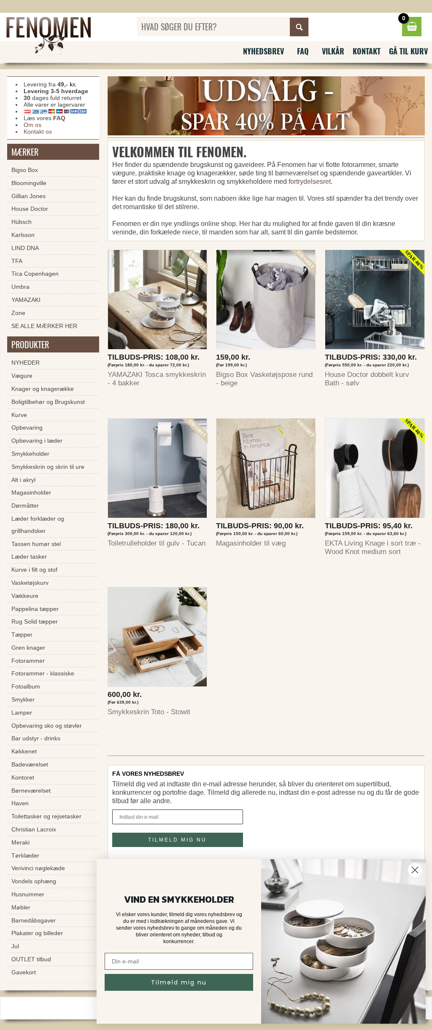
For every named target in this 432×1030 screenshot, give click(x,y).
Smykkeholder (30, 453)
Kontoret (22, 777)
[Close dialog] (415, 870)
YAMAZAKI (25, 299)
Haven (20, 803)
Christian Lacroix (33, 829)
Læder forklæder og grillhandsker (37, 524)
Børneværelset (31, 790)
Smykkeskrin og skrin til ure (47, 466)
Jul (15, 946)
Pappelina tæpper (35, 608)
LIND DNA (25, 248)
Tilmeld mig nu (179, 982)
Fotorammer (28, 660)
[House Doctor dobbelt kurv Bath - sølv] (375, 302)
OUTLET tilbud (31, 959)
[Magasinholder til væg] (266, 470)
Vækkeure (24, 595)
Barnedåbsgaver (33, 920)
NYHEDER (25, 362)
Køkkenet (24, 751)
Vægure (21, 375)
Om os (32, 124)
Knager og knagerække (42, 388)
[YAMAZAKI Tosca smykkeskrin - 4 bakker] (158, 302)
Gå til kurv (408, 51)
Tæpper (21, 634)
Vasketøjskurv (30, 582)
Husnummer (27, 894)
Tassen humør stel (36, 544)
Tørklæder (25, 855)
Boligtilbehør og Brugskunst (48, 401)
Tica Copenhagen (35, 273)
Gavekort (23, 972)
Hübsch (21, 221)
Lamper (21, 712)
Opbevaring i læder (36, 440)
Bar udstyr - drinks (35, 738)
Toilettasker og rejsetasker (46, 816)
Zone (18, 312)
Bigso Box (24, 170)
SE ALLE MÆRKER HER (44, 326)
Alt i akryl (23, 479)
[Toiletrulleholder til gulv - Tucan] (158, 470)
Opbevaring (27, 427)
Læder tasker (29, 556)
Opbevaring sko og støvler (46, 725)
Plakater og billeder (37, 933)
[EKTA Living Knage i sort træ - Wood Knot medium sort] (375, 470)
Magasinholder (31, 492)
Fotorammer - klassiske (42, 673)
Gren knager (28, 647)
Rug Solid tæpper (34, 621)
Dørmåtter (25, 505)
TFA (16, 261)
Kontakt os (38, 131)
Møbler (20, 907)
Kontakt (367, 51)
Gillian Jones (28, 196)
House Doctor (29, 208)
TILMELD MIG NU (177, 840)
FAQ (303, 51)
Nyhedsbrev (263, 51)
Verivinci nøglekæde (38, 868)
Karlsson (23, 234)
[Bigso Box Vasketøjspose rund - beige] (266, 302)
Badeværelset (29, 764)
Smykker (23, 699)
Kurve (19, 414)
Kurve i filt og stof (34, 569)
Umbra (20, 286)
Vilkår (333, 51)
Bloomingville (28, 183)
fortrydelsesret (310, 181)
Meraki (20, 842)
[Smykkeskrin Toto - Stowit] (158, 639)
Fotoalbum (25, 686)
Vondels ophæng (33, 881)
